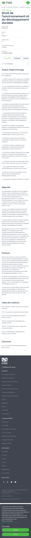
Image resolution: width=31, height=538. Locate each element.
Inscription (5, 451)
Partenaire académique (8, 392)
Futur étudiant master (8, 378)
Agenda (4, 459)
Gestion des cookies (7, 496)
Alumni (4, 399)
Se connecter (5, 473)
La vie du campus (6, 432)
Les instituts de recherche (9, 429)
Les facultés (5, 425)
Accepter (15, 530)
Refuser (15, 534)
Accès (3, 462)
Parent (4, 406)
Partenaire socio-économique (10, 396)
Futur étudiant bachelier (8, 374)
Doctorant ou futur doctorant (10, 381)
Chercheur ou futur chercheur (10, 389)
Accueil (3, 7)
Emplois (4, 466)
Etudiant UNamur (7, 385)
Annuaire (4, 455)
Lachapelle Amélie (7, 53)
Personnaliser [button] (6, 526)
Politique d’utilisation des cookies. (11, 523)
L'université (5, 422)
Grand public (5, 414)
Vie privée (15, 493)
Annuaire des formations (12, 7)
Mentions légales (6, 493)
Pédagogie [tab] (17, 58)
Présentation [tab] (7, 58)
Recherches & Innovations (9, 436)
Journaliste (5, 410)
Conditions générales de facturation (11, 499)
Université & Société (7, 440)
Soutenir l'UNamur (7, 443)
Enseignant (5, 403)
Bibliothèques (6, 469)
